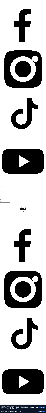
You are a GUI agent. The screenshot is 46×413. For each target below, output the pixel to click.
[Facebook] (23, 45)
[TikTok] (23, 137)
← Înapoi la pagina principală (23, 214)
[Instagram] (23, 91)
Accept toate (42, 407)
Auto (1, 194)
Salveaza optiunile (41, 411)
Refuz (37, 407)
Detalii (16, 408)
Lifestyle (1, 195)
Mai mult (1, 198)
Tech (1, 197)
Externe (1, 189)
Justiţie (1, 192)
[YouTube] (23, 184)
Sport (1, 193)
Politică (1, 188)
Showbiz (1, 196)
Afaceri (1, 190)
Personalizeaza (32, 407)
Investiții (1, 191)
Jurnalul (2, 218)
